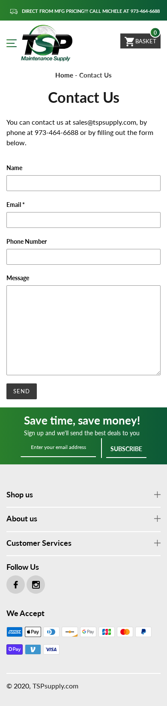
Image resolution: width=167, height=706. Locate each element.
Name (14, 167)
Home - (66, 75)
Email (15, 204)
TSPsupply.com (55, 686)
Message (17, 277)
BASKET (145, 41)
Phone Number (26, 241)
